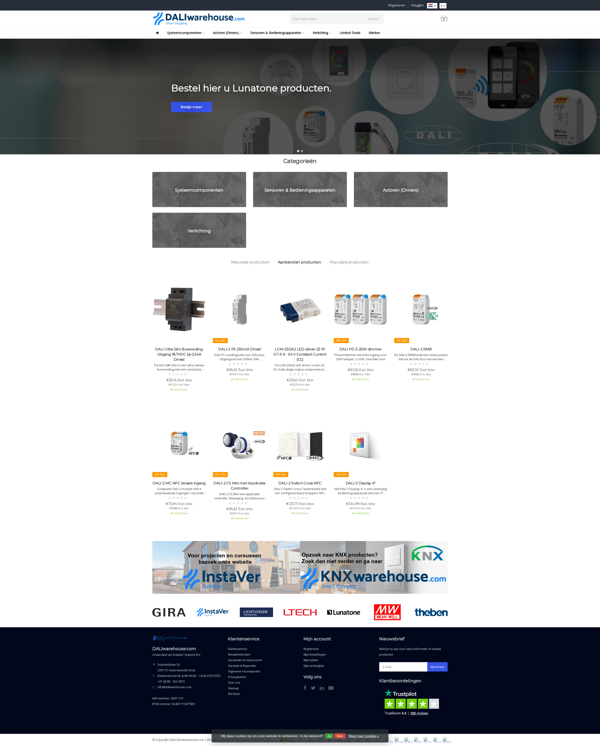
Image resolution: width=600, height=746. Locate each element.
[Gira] (168, 612)
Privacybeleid (237, 677)
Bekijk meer (191, 107)
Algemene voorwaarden (244, 671)
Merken (374, 32)
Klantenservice (237, 649)
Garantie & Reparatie (242, 666)
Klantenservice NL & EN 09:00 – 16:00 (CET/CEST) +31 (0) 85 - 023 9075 (189, 678)
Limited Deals (350, 32)
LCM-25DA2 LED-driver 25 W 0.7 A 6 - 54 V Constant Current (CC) (300, 354)
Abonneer (437, 667)
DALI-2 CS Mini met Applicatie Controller (240, 485)
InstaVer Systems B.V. (187, 655)
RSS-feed (234, 694)
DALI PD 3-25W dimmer (360, 349)
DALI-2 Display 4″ (360, 483)
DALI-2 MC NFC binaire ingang (179, 483)
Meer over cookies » (364, 736)
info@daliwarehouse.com (174, 687)
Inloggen (417, 5)
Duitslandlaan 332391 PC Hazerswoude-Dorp (176, 667)
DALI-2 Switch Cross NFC (300, 483)
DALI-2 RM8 (421, 349)
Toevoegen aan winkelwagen (177, 398)
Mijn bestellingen (315, 655)
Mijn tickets (311, 660)
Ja (329, 736)
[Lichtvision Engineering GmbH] (256, 612)
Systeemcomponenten (184, 32)
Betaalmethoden (239, 655)
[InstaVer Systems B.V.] (212, 612)
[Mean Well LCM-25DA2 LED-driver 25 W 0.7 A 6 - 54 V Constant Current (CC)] (300, 309)
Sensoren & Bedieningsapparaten (275, 32)
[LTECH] (300, 612)
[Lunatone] (343, 612)
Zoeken (373, 19)
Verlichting (320, 32)
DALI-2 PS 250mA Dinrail (239, 349)
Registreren (396, 5)
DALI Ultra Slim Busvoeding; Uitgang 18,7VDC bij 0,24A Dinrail (179, 354)
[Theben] (431, 612)
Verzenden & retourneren (245, 660)
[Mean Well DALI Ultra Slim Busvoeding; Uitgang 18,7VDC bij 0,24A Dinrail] (179, 309)
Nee (340, 736)
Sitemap (233, 688)
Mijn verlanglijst (314, 666)
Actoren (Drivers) (226, 32)
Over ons (234, 683)
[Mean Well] (387, 612)
